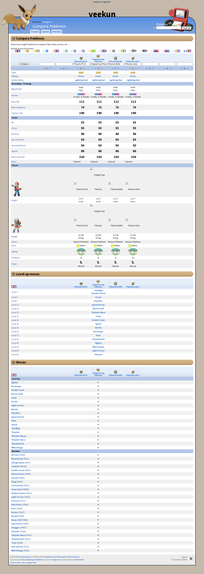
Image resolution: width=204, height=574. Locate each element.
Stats (14, 117)
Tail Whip (98, 290)
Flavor (15, 165)
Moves (21, 362)
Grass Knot (16, 489)
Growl (98, 297)
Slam (98, 335)
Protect (15, 500)
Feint (98, 316)
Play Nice (98, 301)
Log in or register (102, 1)
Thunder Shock (98, 293)
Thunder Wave (98, 312)
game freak (65, 557)
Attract (15, 454)
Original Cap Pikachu (98, 60)
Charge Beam (17, 462)
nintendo (57, 557)
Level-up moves (27, 274)
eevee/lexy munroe (23, 557)
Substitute (16, 523)
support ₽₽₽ (31, 563)
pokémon (48, 557)
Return (14, 512)
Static (81, 76)
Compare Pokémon (30, 38)
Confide (15, 466)
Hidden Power (18, 493)
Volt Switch (17, 546)
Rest (13, 508)
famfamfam (79, 560)
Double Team (98, 320)
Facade (14, 477)
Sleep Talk (16, 520)
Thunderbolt (98, 339)
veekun (102, 14)
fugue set (57, 560)
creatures (75, 557)
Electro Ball (98, 308)
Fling (13, 481)
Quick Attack (98, 304)
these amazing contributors (32, 560)
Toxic (14, 542)
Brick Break (17, 458)
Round (14, 516)
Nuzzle (98, 327)
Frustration (17, 485)
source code (15, 563)
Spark (98, 324)
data (23, 563)
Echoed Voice (17, 474)
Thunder (98, 354)
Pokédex (37, 22)
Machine (16, 451)
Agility (98, 343)
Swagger (15, 527)
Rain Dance (16, 504)
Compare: (24, 64)
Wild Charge (98, 347)
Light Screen (98, 350)
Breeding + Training (21, 83)
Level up (16, 378)
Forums (35, 31)
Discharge (98, 331)
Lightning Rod (81, 80)
